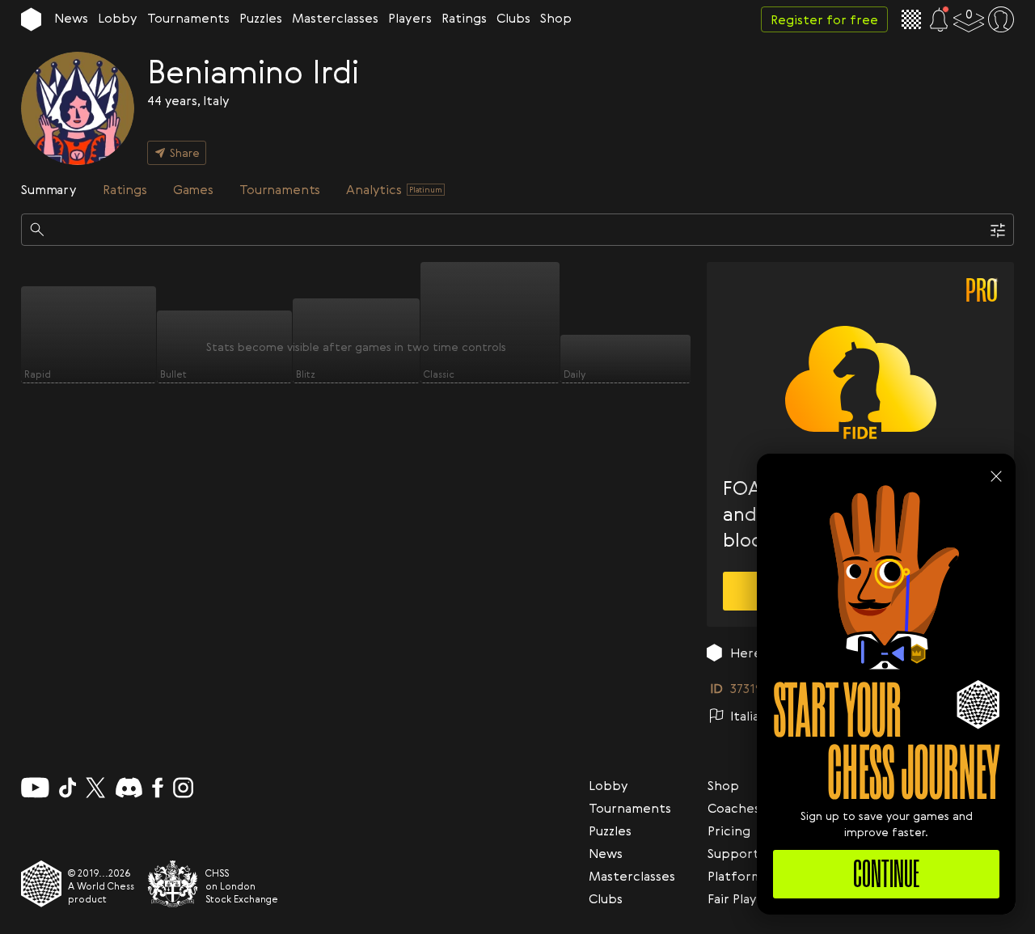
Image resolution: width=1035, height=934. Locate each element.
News (71, 18)
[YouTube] (35, 787)
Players (410, 18)
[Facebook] (158, 787)
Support (733, 853)
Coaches (734, 808)
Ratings (464, 18)
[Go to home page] (31, 19)
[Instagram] (183, 787)
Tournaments (188, 18)
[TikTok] (68, 787)
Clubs (513, 18)
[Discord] (129, 787)
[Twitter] (95, 787)
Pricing (729, 830)
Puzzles (260, 18)
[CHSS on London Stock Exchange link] (173, 884)
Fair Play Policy (752, 898)
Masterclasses (335, 18)
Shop (556, 18)
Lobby (117, 18)
